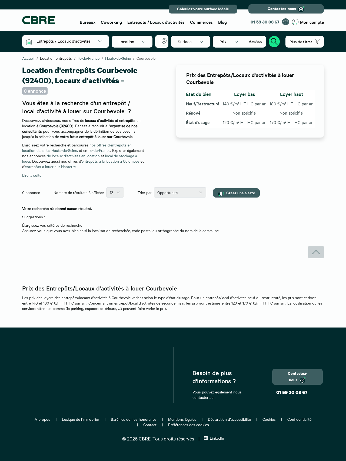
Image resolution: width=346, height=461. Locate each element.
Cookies (269, 419)
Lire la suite (31, 175)
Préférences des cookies (188, 424)
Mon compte (312, 22)
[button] (69, 41)
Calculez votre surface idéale (203, 8)
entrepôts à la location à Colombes (110, 161)
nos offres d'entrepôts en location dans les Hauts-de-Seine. (77, 147)
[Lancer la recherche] (274, 41)
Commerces (201, 22)
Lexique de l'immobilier (80, 419)
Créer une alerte (240, 192)
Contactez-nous (282, 8)
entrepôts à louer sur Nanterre (50, 166)
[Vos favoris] (285, 22)
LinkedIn (217, 438)
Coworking (111, 22)
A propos (42, 419)
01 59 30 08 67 (265, 22)
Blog (222, 22)
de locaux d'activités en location (73, 155)
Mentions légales (182, 419)
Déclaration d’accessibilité (229, 419)
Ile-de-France (99, 150)
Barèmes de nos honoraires (134, 419)
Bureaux (87, 22)
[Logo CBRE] (47, 20)
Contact (150, 424)
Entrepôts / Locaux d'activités (156, 22)
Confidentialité (299, 419)
